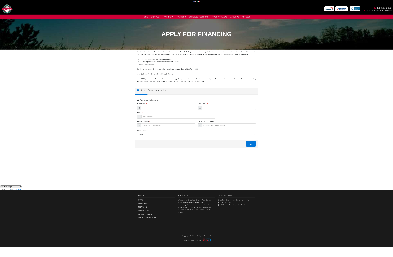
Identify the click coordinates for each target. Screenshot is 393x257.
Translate (17, 189)
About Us (234, 17)
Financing (181, 17)
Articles (246, 17)
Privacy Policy (145, 214)
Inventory (168, 17)
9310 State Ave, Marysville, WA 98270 (378, 10)
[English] (194, 1)
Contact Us (143, 211)
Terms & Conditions (147, 218)
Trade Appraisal (219, 17)
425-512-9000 (383, 7)
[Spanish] (198, 1)
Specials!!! (155, 17)
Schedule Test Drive (198, 17)
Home (145, 17)
